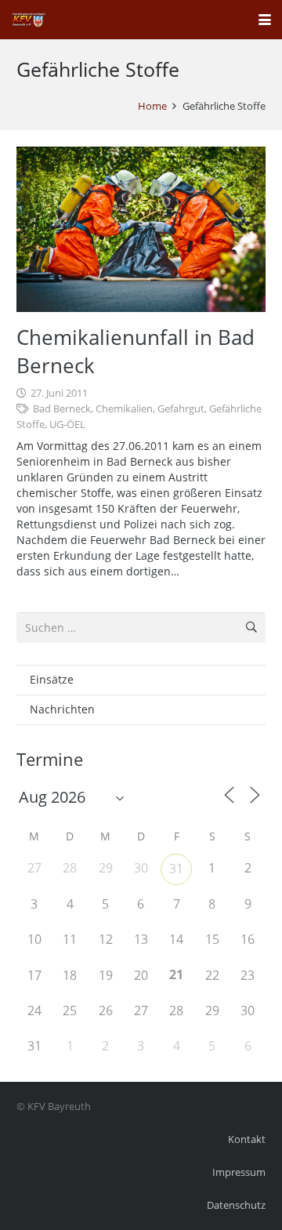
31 (176, 868)
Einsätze (52, 679)
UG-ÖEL (67, 424)
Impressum (239, 1172)
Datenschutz (236, 1205)
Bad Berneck (62, 408)
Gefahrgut (180, 408)
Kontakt (247, 1139)
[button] (265, 19)
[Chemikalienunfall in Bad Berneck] (141, 229)
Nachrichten (62, 709)
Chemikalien (124, 408)
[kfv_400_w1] (28, 19)
